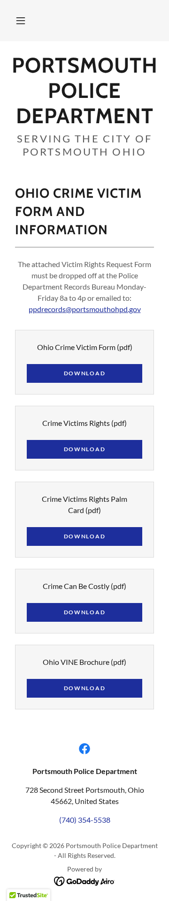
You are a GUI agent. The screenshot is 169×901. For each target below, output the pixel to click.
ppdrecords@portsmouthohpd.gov (85, 309)
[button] (20, 20)
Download (85, 373)
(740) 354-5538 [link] (84, 819)
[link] (84, 90)
